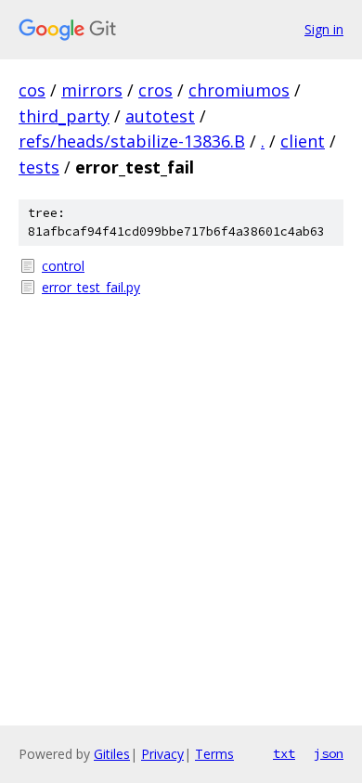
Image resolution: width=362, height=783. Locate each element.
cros (155, 90)
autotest (160, 116)
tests (39, 167)
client (302, 141)
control (63, 266)
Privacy (162, 754)
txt (284, 753)
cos (32, 90)
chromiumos (239, 90)
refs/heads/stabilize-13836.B (132, 141)
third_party (64, 116)
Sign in (323, 29)
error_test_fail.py (91, 287)
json (328, 753)
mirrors (92, 90)
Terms (214, 754)
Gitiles (112, 754)
